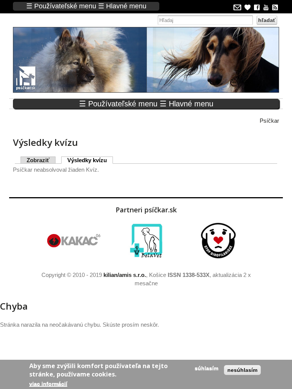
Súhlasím (206, 368)
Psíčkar (269, 120)
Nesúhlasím (242, 370)
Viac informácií (48, 384)
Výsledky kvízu (90, 160)
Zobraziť (38, 160)
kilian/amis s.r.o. (124, 275)
